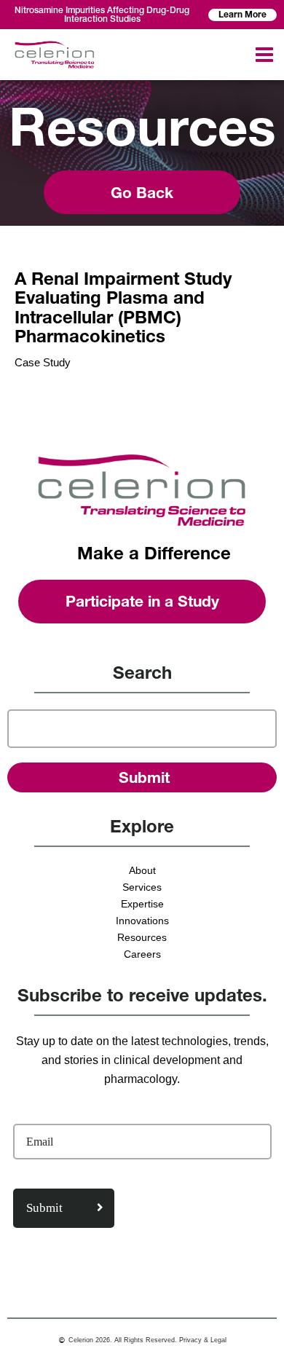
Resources (142, 937)
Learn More (242, 14)
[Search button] (142, 777)
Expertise (142, 904)
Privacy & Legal (202, 1340)
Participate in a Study (142, 601)
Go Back (142, 193)
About (142, 870)
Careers (142, 954)
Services (142, 887)
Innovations (142, 920)
